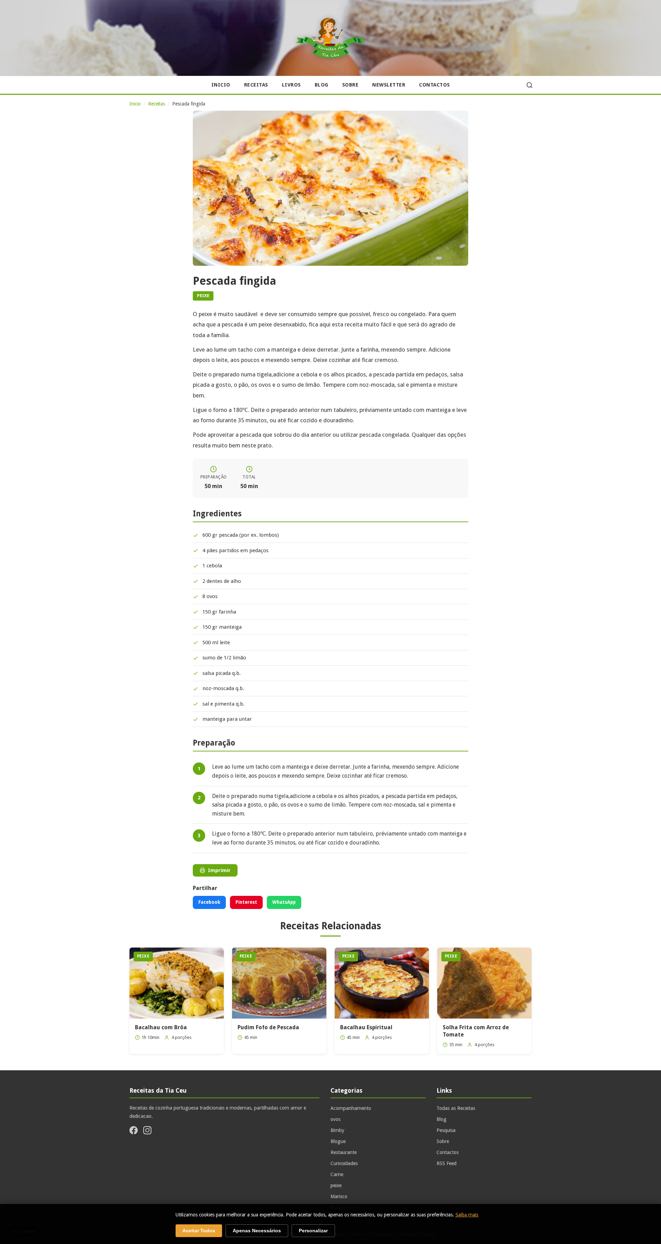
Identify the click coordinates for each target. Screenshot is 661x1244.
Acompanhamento (350, 1108)
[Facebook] (133, 1131)
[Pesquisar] (529, 85)
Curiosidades (344, 1163)
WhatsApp (284, 902)
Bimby (337, 1130)
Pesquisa (446, 1130)
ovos (335, 1119)
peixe (336, 1185)
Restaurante (343, 1152)
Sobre (350, 85)
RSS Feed (447, 1163)
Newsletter (388, 85)
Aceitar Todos (198, 1230)
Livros (291, 85)
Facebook (209, 902)
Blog (321, 85)
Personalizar (313, 1230)
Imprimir (219, 870)
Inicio (220, 85)
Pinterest (246, 902)
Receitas (256, 85)
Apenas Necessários (257, 1230)
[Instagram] (147, 1131)
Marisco (338, 1196)
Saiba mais (466, 1214)
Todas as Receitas (456, 1108)
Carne (336, 1174)
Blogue (338, 1141)
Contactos (434, 85)
